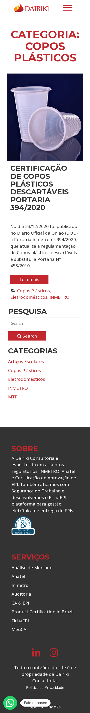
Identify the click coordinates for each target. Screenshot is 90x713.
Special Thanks (45, 707)
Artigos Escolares (26, 361)
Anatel (18, 576)
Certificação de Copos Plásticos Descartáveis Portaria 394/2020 (39, 188)
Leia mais (29, 279)
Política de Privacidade (45, 687)
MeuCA (19, 629)
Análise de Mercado (32, 568)
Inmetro (20, 585)
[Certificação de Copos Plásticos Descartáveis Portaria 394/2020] (45, 117)
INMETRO (59, 297)
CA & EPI (20, 603)
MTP (13, 397)
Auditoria (21, 594)
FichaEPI (20, 621)
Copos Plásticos (33, 291)
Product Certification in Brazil (42, 612)
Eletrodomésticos (28, 297)
